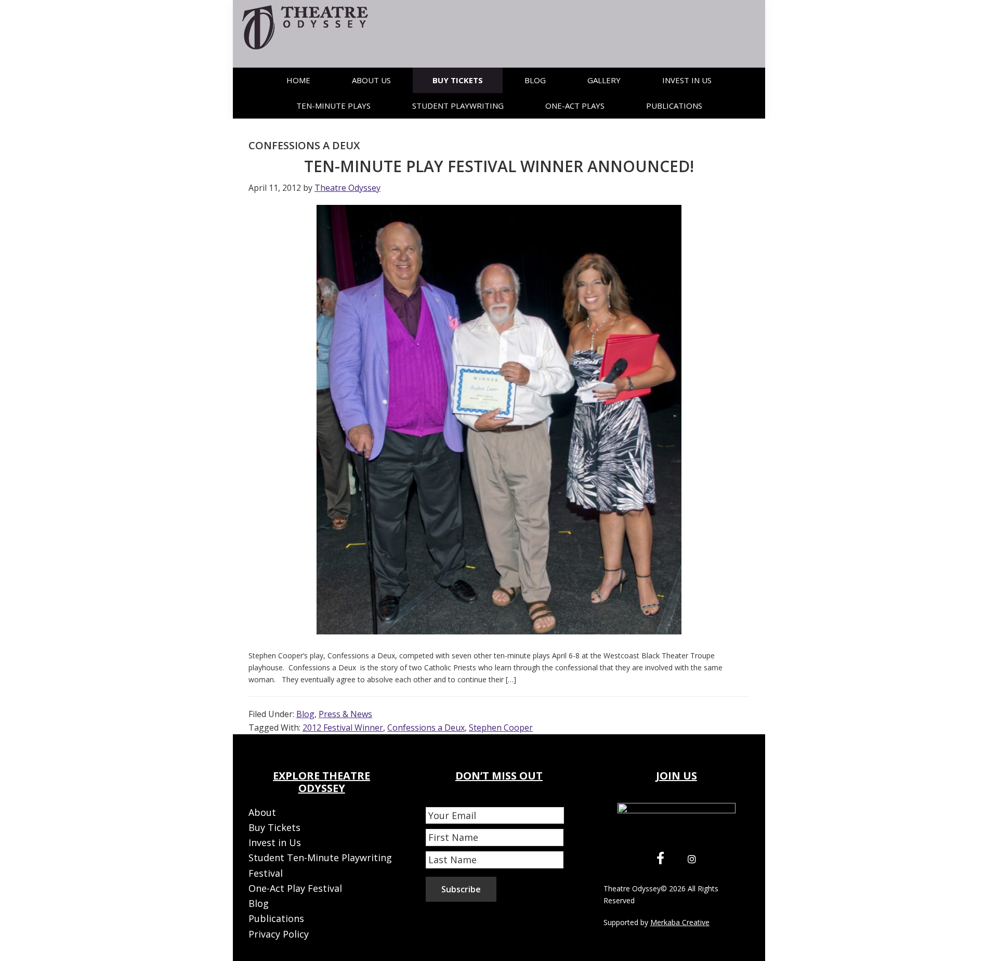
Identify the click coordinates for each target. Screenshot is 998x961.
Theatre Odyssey (632, 888)
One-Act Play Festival (295, 888)
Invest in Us (274, 842)
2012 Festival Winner (343, 727)
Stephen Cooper (501, 727)
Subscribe (461, 889)
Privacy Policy (278, 934)
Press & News (345, 714)
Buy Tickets (274, 827)
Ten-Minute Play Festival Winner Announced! (499, 166)
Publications (276, 918)
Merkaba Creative (680, 922)
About (262, 812)
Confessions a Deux (426, 727)
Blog (305, 714)
